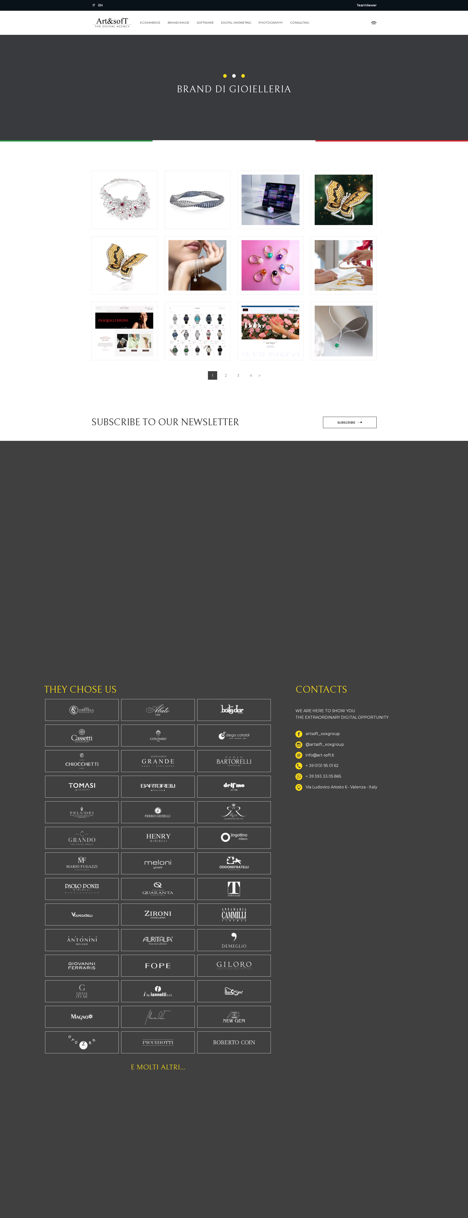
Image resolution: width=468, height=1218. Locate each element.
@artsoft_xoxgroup (325, 744)
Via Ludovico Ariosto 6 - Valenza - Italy (341, 787)
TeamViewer (367, 5)
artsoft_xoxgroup (323, 733)
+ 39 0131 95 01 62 (322, 766)
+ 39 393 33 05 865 (323, 776)
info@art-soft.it (320, 755)
